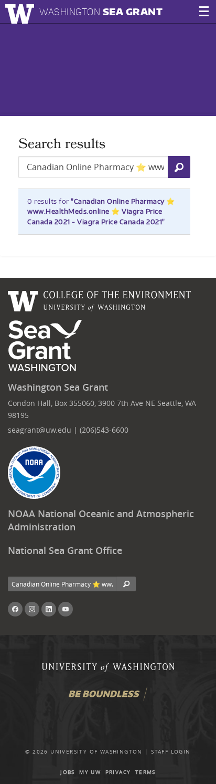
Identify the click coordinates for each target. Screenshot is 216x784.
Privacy (118, 772)
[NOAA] (34, 472)
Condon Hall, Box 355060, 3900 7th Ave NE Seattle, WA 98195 (102, 409)
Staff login (170, 751)
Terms (145, 772)
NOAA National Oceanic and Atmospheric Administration (101, 520)
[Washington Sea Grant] (47, 346)
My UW (90, 772)
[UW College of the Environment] (99, 300)
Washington (101, 12)
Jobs (67, 772)
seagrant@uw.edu (39, 430)
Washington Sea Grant (58, 387)
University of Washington (96, 751)
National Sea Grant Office (65, 551)
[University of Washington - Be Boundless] (108, 698)
